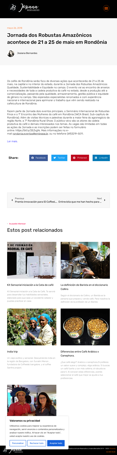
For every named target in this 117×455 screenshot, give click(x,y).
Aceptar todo (56, 443)
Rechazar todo (37, 443)
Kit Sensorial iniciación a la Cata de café (30, 285)
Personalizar (18, 443)
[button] (106, 8)
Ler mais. (12, 141)
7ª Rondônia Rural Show (39, 120)
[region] (37, 432)
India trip (12, 351)
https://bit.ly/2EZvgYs (28, 130)
